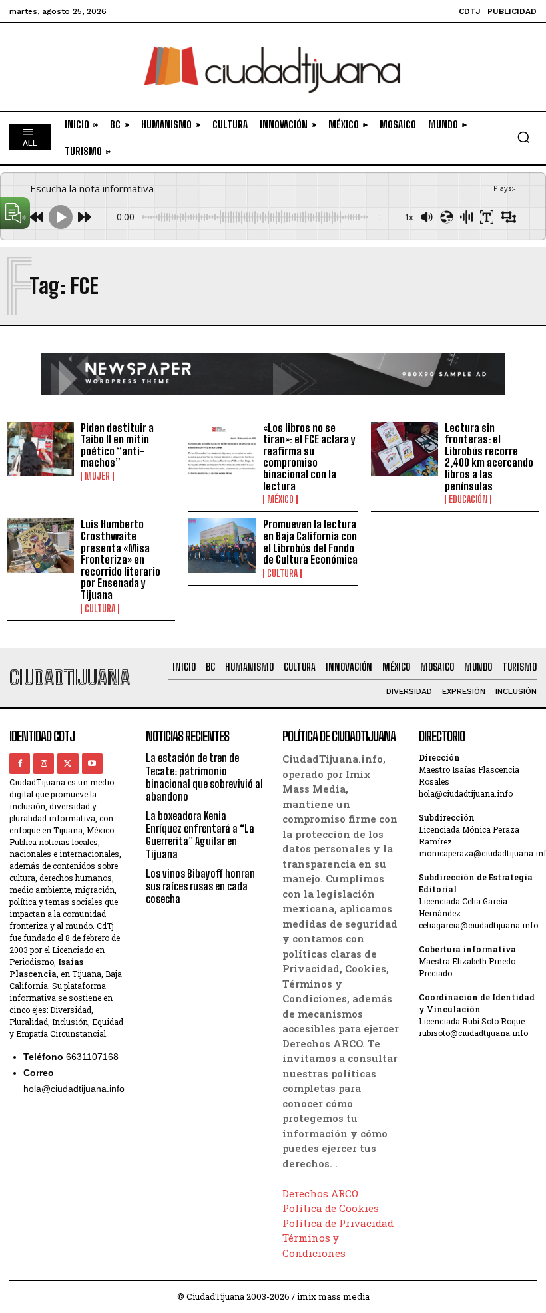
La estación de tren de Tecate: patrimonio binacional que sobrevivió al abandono (204, 777)
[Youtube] (92, 763)
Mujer (97, 476)
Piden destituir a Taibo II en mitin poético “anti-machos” (117, 445)
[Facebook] (19, 763)
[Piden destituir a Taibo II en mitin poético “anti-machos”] (40, 449)
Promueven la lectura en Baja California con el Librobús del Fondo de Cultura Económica (310, 542)
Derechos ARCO (320, 1193)
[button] (523, 137)
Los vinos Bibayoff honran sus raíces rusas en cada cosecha (200, 886)
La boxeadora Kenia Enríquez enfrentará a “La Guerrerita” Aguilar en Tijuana (200, 834)
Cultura (100, 609)
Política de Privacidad (338, 1223)
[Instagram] (43, 763)
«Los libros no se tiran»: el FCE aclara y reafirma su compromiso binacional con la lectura (309, 456)
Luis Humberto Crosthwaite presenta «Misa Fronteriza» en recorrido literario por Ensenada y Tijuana (120, 559)
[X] (67, 763)
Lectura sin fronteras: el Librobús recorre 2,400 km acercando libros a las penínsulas (489, 456)
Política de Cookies (330, 1208)
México (280, 499)
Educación (468, 499)
